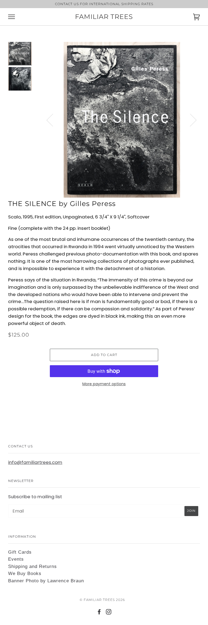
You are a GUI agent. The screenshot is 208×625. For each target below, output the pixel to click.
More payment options (104, 384)
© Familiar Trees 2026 (102, 600)
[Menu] (11, 17)
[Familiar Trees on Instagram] (109, 613)
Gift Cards (20, 552)
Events (16, 559)
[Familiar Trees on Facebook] (99, 613)
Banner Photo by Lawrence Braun (46, 580)
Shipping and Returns (32, 566)
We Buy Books (24, 573)
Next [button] (190, 119)
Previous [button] (53, 119)
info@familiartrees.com (35, 462)
